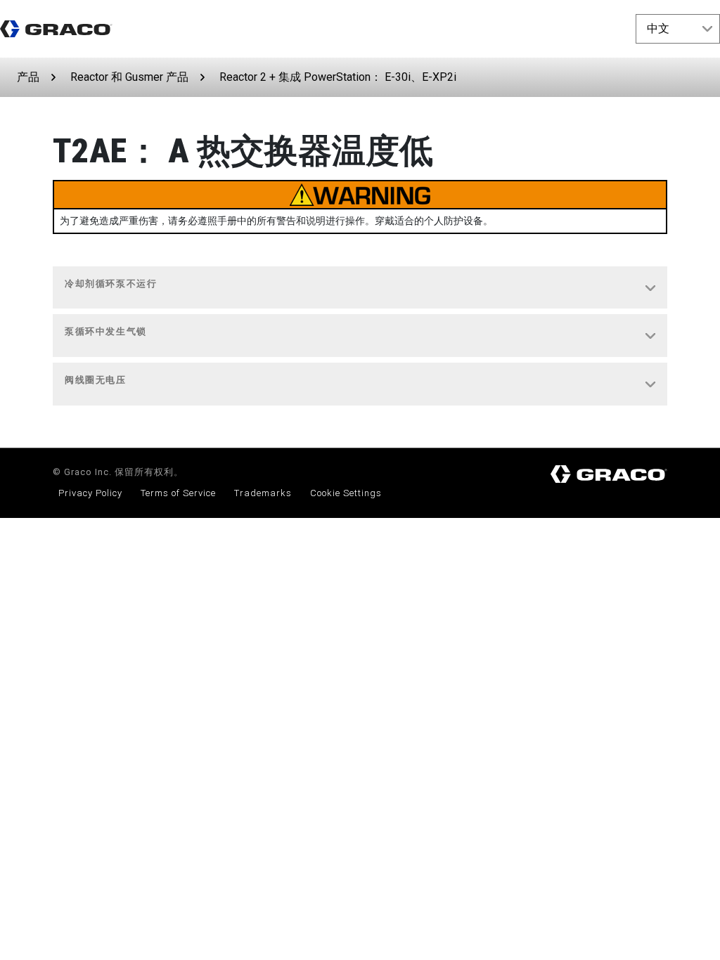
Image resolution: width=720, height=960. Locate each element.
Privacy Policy (90, 493)
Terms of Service (178, 493)
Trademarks (263, 493)
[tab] (360, 288)
